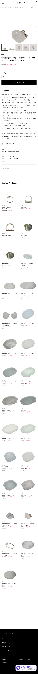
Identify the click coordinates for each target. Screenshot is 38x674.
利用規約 (4, 659)
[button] (3, 26)
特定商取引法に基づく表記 (24, 659)
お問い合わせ (4, 662)
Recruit (3, 657)
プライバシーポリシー (23, 657)
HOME (2, 7)
